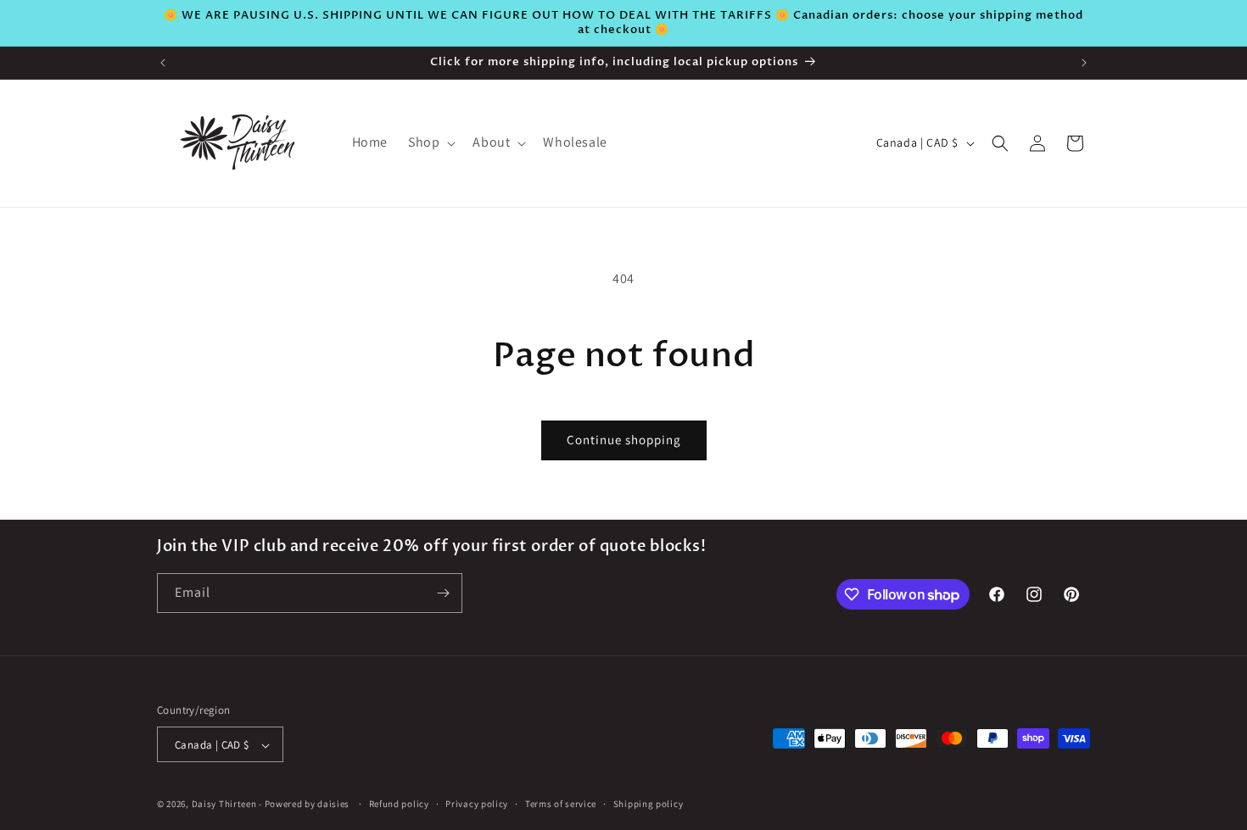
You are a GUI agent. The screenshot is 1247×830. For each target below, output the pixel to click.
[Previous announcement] (163, 63)
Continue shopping (624, 440)
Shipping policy (648, 804)
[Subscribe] (442, 593)
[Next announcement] (1084, 63)
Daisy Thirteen (224, 805)
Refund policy (399, 804)
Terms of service (560, 804)
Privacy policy (476, 804)
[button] (430, 143)
